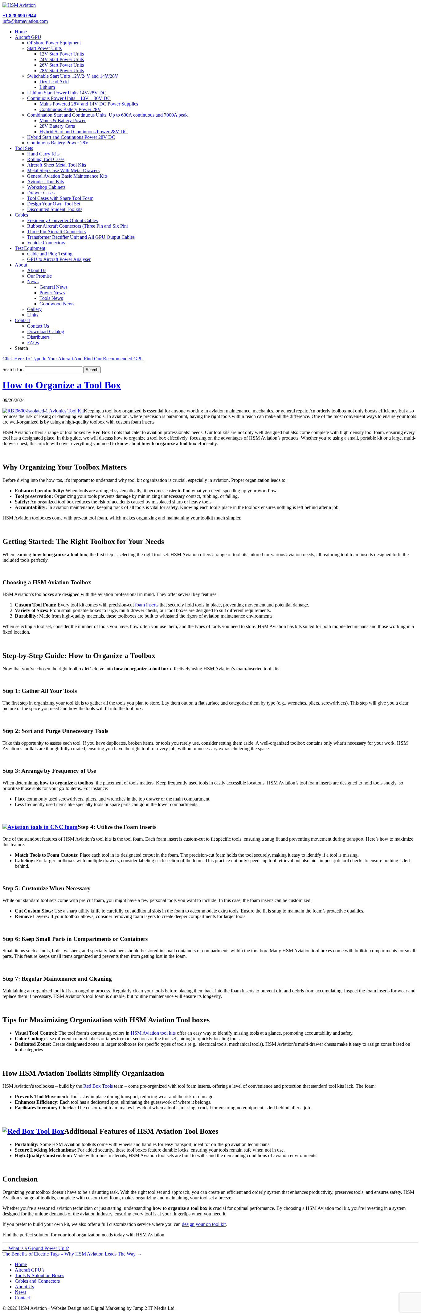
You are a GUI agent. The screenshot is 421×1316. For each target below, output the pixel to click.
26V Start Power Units (61, 65)
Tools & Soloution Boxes (39, 1275)
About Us (36, 270)
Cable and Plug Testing (49, 253)
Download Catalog (45, 331)
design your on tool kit (204, 1224)
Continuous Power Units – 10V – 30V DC (69, 98)
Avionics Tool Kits (45, 181)
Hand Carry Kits (43, 153)
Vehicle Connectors (46, 242)
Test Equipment (30, 248)
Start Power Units (44, 48)
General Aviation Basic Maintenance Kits (67, 176)
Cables (21, 214)
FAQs (33, 342)
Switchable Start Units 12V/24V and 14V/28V (72, 76)
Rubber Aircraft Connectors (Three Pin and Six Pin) (77, 226)
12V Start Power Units (61, 53)
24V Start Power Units (61, 59)
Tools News (51, 298)
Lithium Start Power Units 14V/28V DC (66, 92)
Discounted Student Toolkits (54, 209)
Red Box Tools (98, 1086)
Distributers (38, 337)
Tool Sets (24, 148)
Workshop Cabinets (46, 187)
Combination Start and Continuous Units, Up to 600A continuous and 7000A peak (107, 115)
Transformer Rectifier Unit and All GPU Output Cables (81, 237)
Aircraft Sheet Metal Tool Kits (56, 165)
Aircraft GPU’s (29, 1270)
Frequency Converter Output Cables (62, 220)
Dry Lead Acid (54, 81)
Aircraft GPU (28, 37)
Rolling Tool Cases (45, 159)
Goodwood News (56, 303)
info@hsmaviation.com (25, 21)
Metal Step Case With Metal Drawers (63, 170)
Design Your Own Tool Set (53, 203)
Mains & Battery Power (62, 120)
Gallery (34, 309)
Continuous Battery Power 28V (70, 109)
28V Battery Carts (57, 126)
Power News (52, 292)
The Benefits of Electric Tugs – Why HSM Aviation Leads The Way (72, 1253)
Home (21, 31)
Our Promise (39, 276)
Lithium (47, 87)
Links (32, 314)
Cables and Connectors (37, 1281)
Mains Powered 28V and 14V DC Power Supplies (88, 103)
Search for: (13, 369)
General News (53, 287)
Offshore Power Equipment (54, 42)
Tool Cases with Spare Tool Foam (60, 198)
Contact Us (38, 326)
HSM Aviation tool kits (153, 1033)
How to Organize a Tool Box (61, 385)
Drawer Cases (41, 192)
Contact (22, 320)
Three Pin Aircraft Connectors (56, 231)
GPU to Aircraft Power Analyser (59, 259)
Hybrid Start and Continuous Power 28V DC (83, 131)
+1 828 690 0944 (19, 15)
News (33, 281)
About (21, 264)
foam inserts (146, 604)
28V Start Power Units (61, 70)
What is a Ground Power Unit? (35, 1248)
